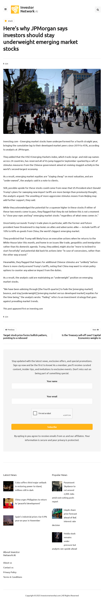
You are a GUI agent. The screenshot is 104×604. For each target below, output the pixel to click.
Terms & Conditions (12, 576)
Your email (52, 396)
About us (7, 562)
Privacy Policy (9, 572)
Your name (52, 381)
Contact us (8, 567)
